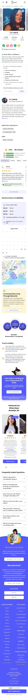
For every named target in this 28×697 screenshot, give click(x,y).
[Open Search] (24, 2)
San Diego (7, 650)
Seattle (7, 656)
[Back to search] (3, 2)
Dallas (7, 620)
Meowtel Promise (10, 348)
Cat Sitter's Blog (21, 637)
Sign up (14, 597)
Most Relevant (5, 160)
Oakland (7, 638)
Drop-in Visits (21, 644)
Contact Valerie (14, 310)
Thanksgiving (21, 659)
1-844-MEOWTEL (14, 681)
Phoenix (7, 644)
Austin (7, 611)
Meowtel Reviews (21, 624)
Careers (21, 627)
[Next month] (25, 228)
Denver (7, 623)
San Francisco (7, 653)
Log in (14, 592)
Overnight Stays (21, 648)
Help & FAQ (21, 634)
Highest (19, 160)
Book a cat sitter (14, 583)
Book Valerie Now (14, 392)
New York (7, 635)
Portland (7, 647)
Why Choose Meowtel (20, 620)
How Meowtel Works (21, 614)
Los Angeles (7, 629)
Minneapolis (7, 632)
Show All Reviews (14, 192)
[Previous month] (2, 228)
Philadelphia (7, 641)
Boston (7, 614)
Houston (7, 626)
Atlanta (7, 608)
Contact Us (14, 669)
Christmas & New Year (20, 662)
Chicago (7, 617)
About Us (21, 611)
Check (21, 91)
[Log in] (6, 2)
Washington (7, 659)
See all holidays (21, 664)
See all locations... (7, 662)
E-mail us (14, 678)
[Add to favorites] (22, 11)
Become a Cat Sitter (14, 559)
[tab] (6, 467)
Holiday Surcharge (16, 221)
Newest (13, 160)
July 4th (21, 657)
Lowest (24, 160)
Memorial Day (20, 655)
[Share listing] (19, 11)
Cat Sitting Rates (21, 617)
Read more (5, 181)
